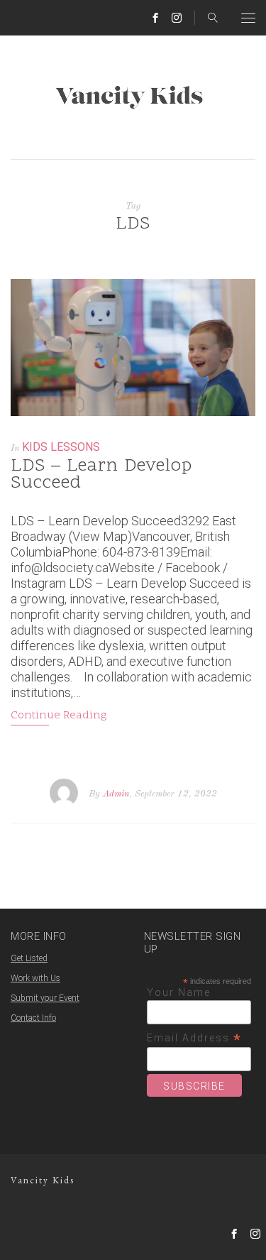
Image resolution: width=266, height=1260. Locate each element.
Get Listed (29, 958)
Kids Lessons (61, 447)
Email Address (194, 1038)
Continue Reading (59, 715)
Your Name (179, 992)
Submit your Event (45, 998)
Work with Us (35, 978)
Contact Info (33, 1018)
